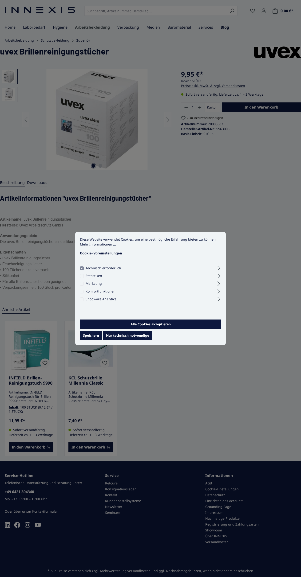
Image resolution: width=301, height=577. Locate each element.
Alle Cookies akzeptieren (151, 324)
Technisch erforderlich (103, 268)
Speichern (91, 335)
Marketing (94, 283)
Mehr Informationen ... (98, 244)
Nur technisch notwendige (127, 335)
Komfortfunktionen (100, 291)
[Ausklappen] (219, 267)
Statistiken (94, 275)
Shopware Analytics (101, 299)
